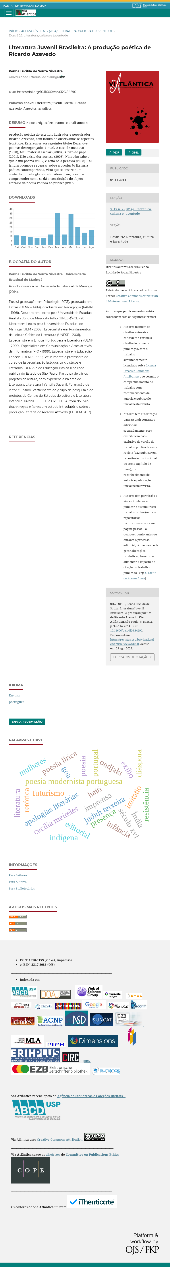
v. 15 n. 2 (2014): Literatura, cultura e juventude (74, 31)
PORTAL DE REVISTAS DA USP (24, 6)
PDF (115, 152)
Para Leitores (18, 875)
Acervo (27, 31)
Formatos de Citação (131, 657)
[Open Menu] (8, 13)
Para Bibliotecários (22, 888)
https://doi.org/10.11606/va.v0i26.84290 (46, 92)
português (16, 702)
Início (13, 31)
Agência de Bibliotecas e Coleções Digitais (90, 1096)
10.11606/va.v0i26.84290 (126, 630)
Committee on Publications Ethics (92, 1154)
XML (135, 152)
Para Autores (18, 882)
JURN (87, 1061)
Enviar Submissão (27, 721)
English (14, 695)
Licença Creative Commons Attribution (140, 370)
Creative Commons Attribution (60, 1139)
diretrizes (53, 1154)
